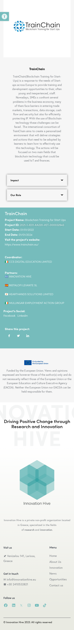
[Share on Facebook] (9, 335)
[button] (4, 16)
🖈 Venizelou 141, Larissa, (19, 556)
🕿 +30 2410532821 (15, 584)
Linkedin (22, 315)
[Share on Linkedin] (27, 335)
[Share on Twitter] (18, 335)
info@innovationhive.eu (21, 579)
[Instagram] (29, 605)
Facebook (9, 315)
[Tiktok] (44, 605)
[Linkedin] (13, 605)
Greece (8, 561)
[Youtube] (36, 605)
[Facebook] (5, 605)
